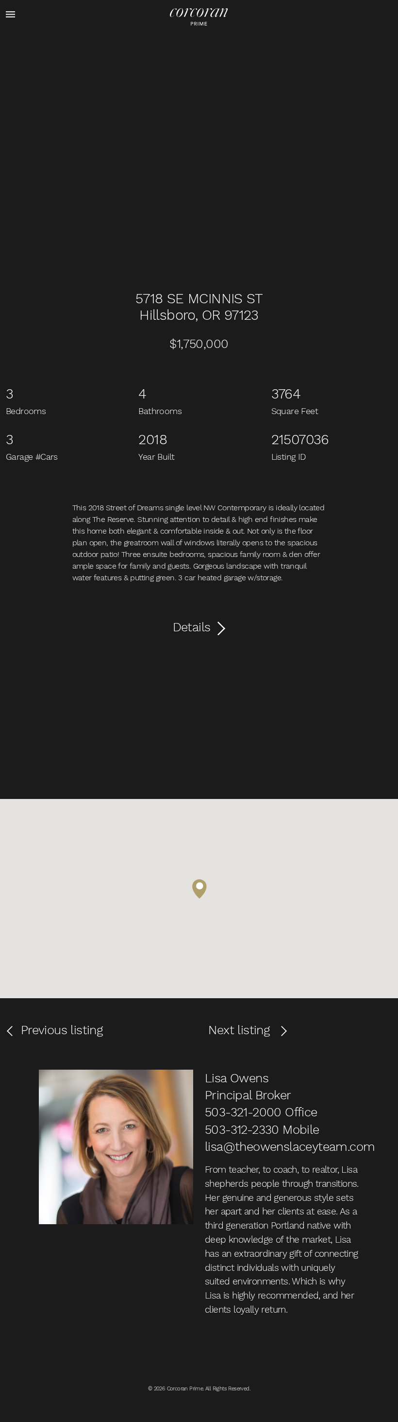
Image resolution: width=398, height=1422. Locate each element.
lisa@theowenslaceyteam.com (290, 1146)
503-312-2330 (242, 1129)
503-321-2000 (243, 1112)
